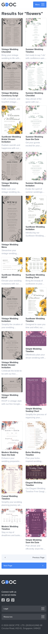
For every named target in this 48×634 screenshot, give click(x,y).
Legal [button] (6, 609)
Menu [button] (37, 5)
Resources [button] (8, 617)
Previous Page (38, 557)
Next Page (8, 566)
